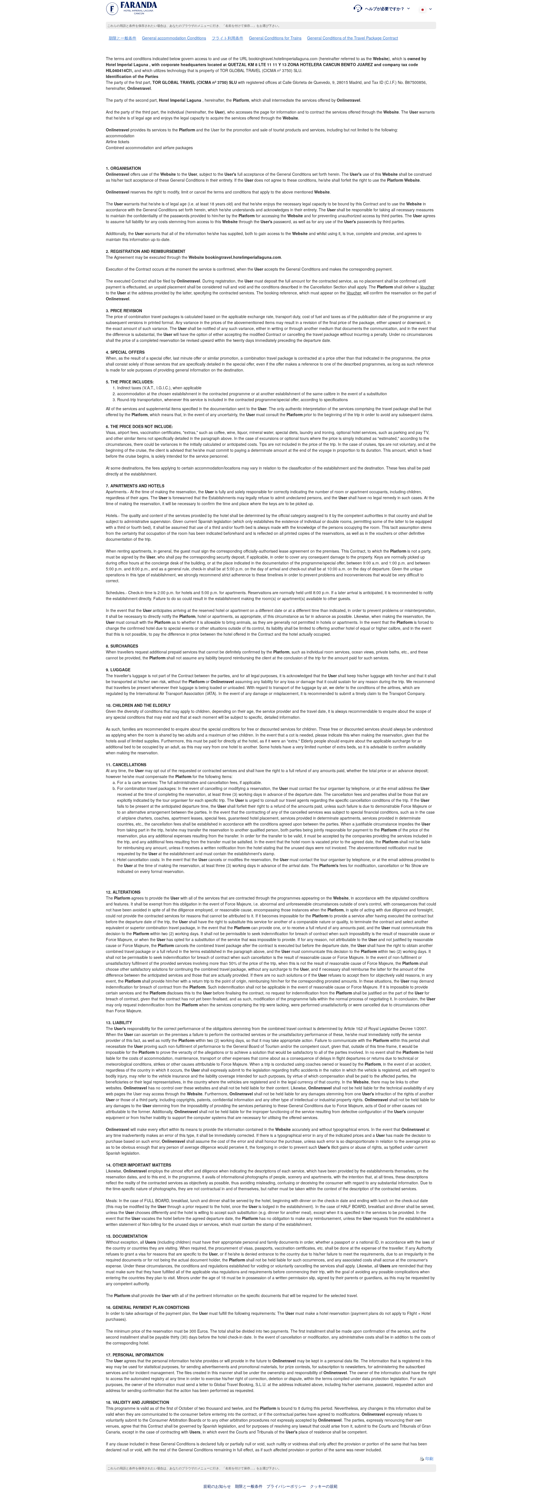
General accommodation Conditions (174, 38)
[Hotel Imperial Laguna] (132, 8)
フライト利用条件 (227, 38)
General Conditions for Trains (275, 38)
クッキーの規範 (324, 1486)
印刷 (428, 1458)
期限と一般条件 (122, 38)
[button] (381, 8)
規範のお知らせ (217, 1486)
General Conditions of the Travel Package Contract (352, 38)
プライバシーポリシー (286, 1486)
